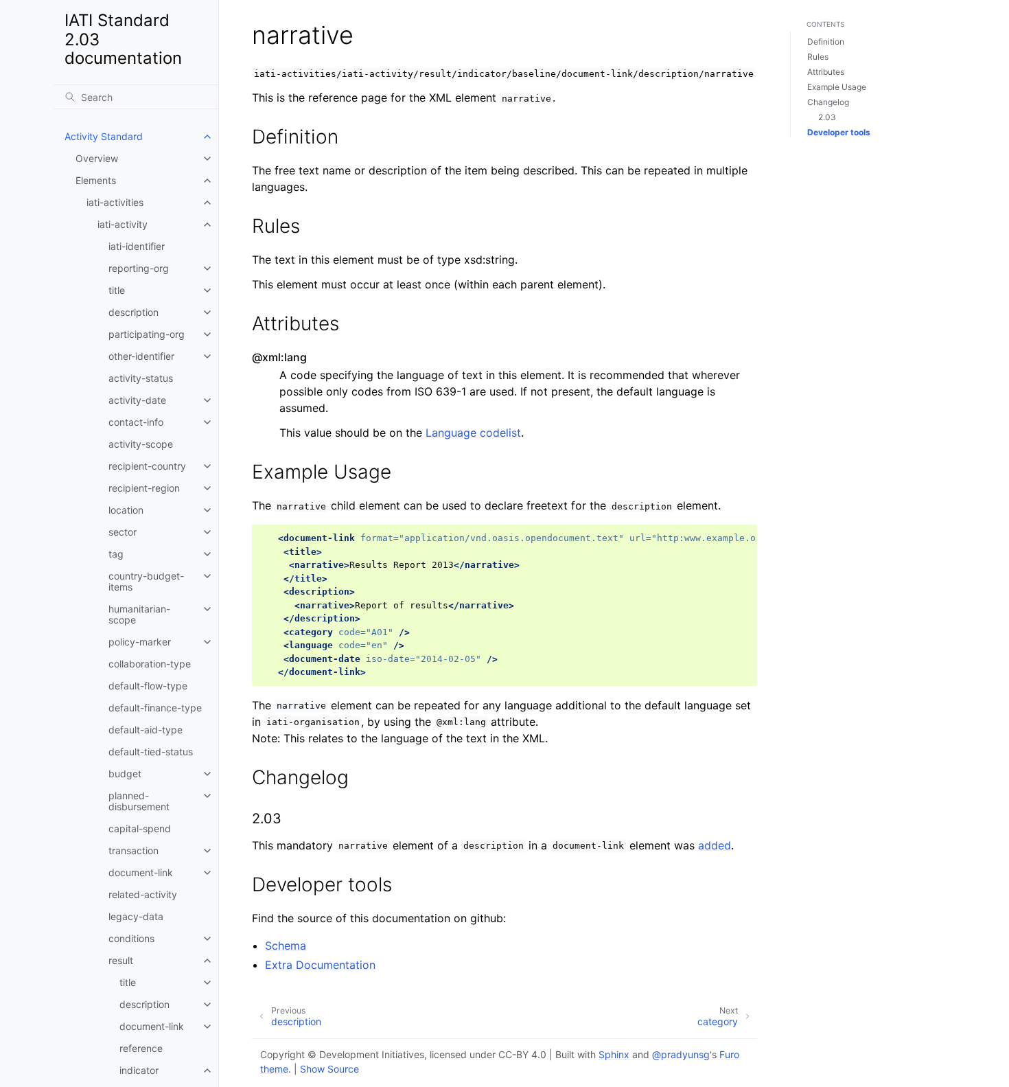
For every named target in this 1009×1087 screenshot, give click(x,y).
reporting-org (138, 268)
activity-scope (140, 444)
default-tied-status (150, 751)
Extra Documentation (320, 965)
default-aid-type (145, 729)
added (714, 845)
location (125, 510)
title (116, 290)
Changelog (828, 102)
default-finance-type (155, 707)
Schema (285, 945)
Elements (96, 180)
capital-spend (139, 828)
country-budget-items (146, 581)
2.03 (827, 117)
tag (116, 554)
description (133, 312)
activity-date (137, 400)
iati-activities (114, 202)
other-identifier (141, 356)
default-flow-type (147, 685)
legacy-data (135, 916)
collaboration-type (149, 664)
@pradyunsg (681, 1054)
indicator (139, 1070)
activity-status (140, 378)
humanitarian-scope (139, 614)
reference (141, 1048)
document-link (140, 872)
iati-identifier (136, 246)
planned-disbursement (139, 801)
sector (122, 532)
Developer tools (838, 132)
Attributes (825, 72)
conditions (131, 938)
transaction (133, 850)
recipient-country (147, 466)
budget (124, 773)
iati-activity (122, 224)
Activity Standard (104, 136)
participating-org (146, 334)
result (120, 960)
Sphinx (614, 1054)
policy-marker (139, 642)
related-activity (142, 894)
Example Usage (836, 87)
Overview (97, 158)
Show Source (329, 1069)
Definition (825, 41)
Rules (817, 57)
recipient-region (144, 488)
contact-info (135, 422)
